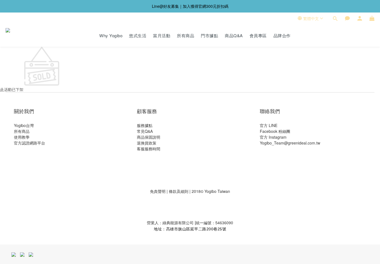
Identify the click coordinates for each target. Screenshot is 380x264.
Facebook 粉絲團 (275, 131)
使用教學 (21, 137)
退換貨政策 (146, 143)
